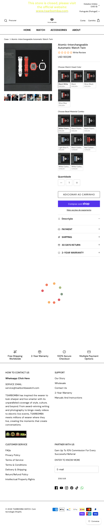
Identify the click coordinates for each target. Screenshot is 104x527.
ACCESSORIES (59, 30)
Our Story (60, 378)
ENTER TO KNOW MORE (67, 459)
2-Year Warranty (63, 392)
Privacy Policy (12, 455)
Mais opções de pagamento (79, 210)
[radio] (64, 79)
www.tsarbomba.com (52, 11)
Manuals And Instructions (68, 397)
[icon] (82, 487)
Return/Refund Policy (16, 474)
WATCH (40, 30)
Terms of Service (14, 459)
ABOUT (76, 30)
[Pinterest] (71, 487)
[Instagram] (66, 487)
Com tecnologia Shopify (20, 510)
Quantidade (64, 176)
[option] (28, 67)
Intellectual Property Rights (20, 479)
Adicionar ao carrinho (79, 194)
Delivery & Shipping (15, 469)
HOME (27, 30)
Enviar (62, 478)
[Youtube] (61, 487)
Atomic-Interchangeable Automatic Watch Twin (32, 39)
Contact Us (61, 387)
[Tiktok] (76, 487)
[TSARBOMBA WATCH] (52, 20)
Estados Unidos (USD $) (90, 5)
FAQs (8, 450)
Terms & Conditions (16, 464)
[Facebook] (56, 487)
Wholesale (60, 383)
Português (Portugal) (88, 11)
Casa (6, 39)
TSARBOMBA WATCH (22, 509)
